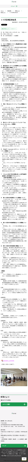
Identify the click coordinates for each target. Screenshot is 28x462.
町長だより (17, 10)
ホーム (2, 10)
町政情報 (9, 10)
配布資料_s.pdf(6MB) (9, 360)
